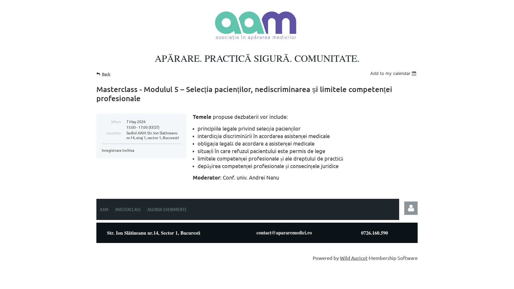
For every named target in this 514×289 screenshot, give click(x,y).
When (116, 121)
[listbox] (394, 73)
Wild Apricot (354, 258)
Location (113, 132)
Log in (411, 208)
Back (106, 74)
